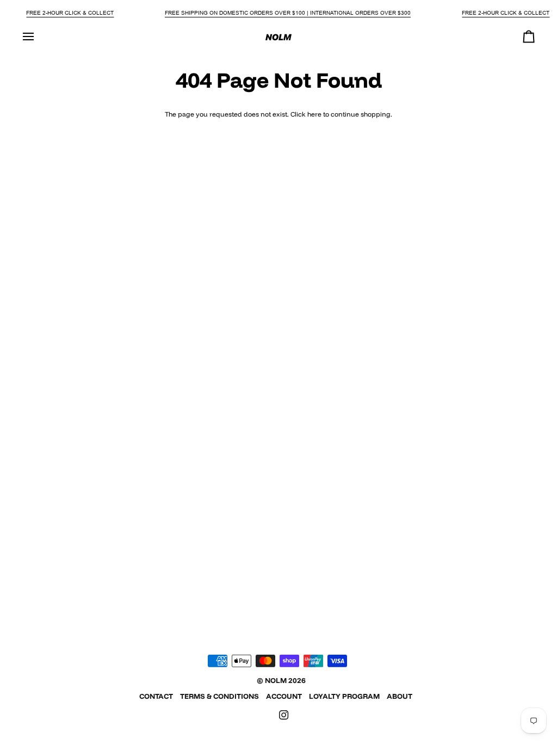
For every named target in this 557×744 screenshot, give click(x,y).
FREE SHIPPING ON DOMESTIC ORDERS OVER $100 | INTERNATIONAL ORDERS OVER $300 (288, 13)
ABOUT (399, 696)
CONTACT (156, 696)
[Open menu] (38, 36)
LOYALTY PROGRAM (344, 696)
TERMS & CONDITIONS (219, 696)
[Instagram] (284, 715)
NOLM (276, 680)
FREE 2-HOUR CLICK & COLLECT (70, 13)
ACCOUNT (284, 696)
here (314, 114)
